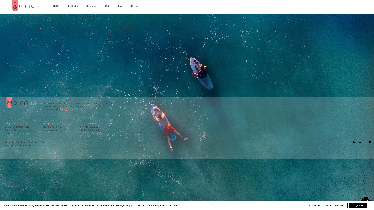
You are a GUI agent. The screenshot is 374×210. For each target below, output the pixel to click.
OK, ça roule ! (358, 205)
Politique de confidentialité (19, 145)
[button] (91, 5)
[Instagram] (354, 142)
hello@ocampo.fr (69, 109)
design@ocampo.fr (90, 130)
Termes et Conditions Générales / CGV (24, 142)
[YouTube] (370, 142)
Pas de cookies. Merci (335, 205)
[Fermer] (370, 205)
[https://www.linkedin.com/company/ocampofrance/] (359, 142)
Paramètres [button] (314, 205)
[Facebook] (364, 142)
